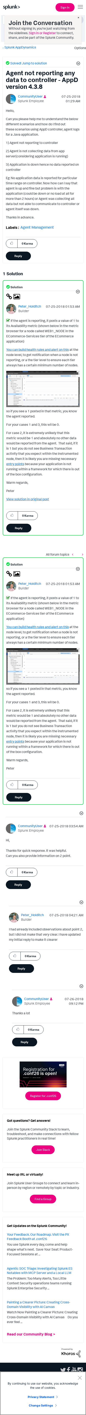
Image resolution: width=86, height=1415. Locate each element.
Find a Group (43, 1199)
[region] (43, 1393)
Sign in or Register (42, 33)
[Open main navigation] (80, 7)
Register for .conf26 (43, 1096)
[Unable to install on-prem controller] (74, 554)
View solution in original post (27, 499)
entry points (15, 464)
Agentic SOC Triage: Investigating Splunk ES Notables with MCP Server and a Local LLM (39, 1270)
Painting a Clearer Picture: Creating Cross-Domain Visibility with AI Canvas (38, 1304)
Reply (18, 256)
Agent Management (37, 227)
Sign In (65, 7)
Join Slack (43, 1149)
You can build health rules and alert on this (37, 349)
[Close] (80, 1378)
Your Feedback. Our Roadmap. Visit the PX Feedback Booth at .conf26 (38, 1236)
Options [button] (78, 48)
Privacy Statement (41, 1397)
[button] (77, 64)
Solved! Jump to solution (28, 63)
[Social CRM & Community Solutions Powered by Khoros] (71, 1352)
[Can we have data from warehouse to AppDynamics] (81, 554)
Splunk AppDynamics (20, 47)
